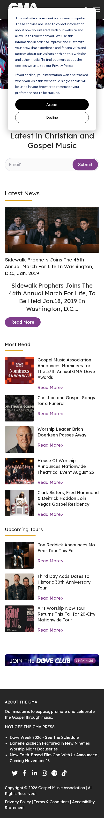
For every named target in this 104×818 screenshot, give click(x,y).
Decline (52, 117)
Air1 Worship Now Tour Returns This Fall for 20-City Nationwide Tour (66, 614)
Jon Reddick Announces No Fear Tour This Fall (66, 547)
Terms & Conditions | (53, 801)
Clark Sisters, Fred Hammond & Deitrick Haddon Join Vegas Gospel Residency (68, 498)
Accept (52, 104)
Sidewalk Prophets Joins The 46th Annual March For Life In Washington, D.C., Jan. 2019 (49, 266)
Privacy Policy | (19, 801)
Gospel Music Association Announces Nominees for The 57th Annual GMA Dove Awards (66, 368)
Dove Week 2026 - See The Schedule (44, 737)
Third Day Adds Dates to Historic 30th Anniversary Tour (63, 582)
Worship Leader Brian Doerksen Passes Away (61, 432)
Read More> (50, 387)
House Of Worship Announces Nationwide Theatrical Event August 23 (65, 466)
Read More (22, 322)
